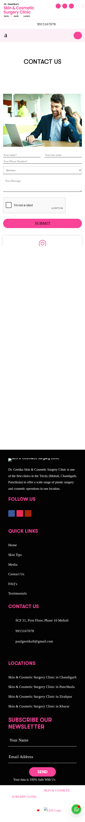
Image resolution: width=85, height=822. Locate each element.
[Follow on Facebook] (58, 6)
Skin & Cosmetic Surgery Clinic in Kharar (39, 706)
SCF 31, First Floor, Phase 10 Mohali (42, 620)
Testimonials (17, 593)
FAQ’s (12, 584)
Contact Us (16, 574)
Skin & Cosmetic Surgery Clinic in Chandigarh (42, 677)
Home (12, 545)
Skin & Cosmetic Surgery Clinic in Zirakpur (40, 697)
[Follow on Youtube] (71, 6)
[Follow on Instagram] (64, 6)
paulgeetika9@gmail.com (34, 641)
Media (13, 565)
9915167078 (46, 24)
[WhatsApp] (76, 809)
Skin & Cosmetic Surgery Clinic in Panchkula (41, 687)
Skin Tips (15, 555)
